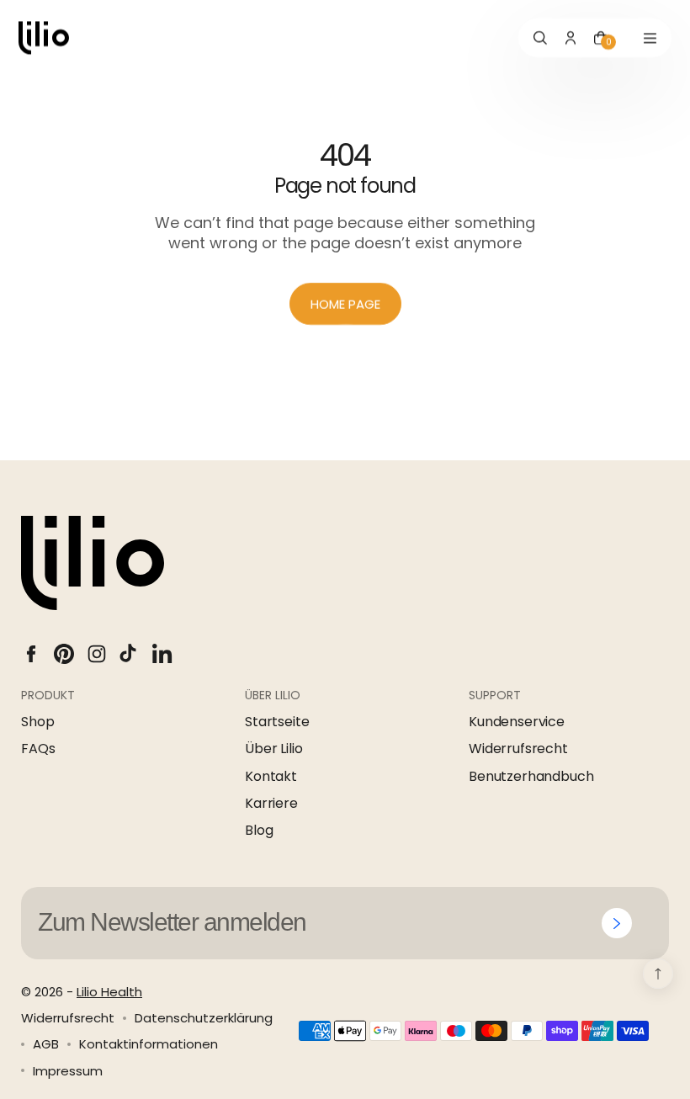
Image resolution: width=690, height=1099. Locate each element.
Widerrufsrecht (518, 749)
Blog (259, 830)
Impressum (68, 1071)
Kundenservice (517, 722)
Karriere (271, 803)
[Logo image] (44, 38)
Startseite (277, 722)
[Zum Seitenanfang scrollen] (658, 973)
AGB (46, 1044)
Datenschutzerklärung (204, 1018)
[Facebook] (31, 654)
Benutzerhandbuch (531, 776)
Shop (37, 722)
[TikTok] (129, 654)
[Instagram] (97, 654)
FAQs (38, 749)
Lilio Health (109, 992)
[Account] (570, 38)
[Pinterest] (64, 654)
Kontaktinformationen (148, 1044)
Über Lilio (273, 749)
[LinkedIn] (162, 654)
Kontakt (271, 776)
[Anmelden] (617, 923)
